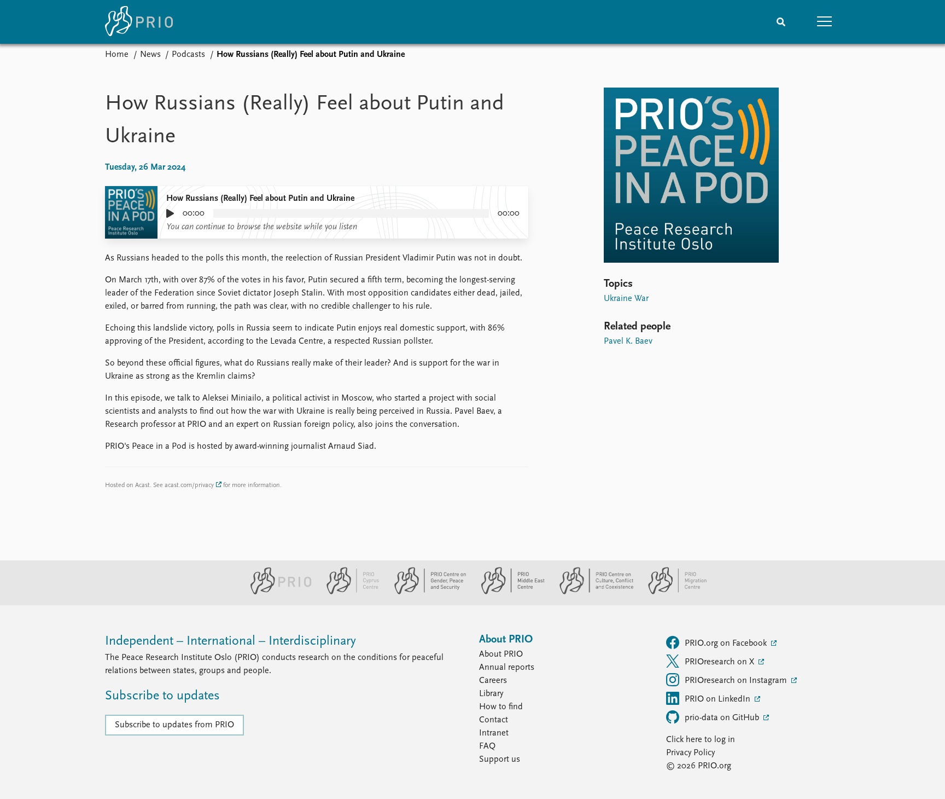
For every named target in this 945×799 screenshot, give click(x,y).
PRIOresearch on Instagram (737, 680)
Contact (493, 720)
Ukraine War (626, 298)
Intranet (494, 733)
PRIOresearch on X (720, 662)
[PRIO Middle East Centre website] (508, 592)
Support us (499, 759)
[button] (825, 22)
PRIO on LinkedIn (718, 699)
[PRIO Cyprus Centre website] (348, 592)
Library (491, 694)
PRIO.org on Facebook (727, 643)
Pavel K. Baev (628, 341)
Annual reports (506, 667)
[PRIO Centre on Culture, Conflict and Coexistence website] (592, 592)
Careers (493, 680)
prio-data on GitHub (723, 718)
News (150, 54)
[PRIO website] (276, 592)
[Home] (139, 21)
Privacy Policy (690, 753)
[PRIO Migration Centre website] (671, 592)
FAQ (487, 746)
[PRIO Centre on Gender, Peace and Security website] (425, 592)
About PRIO (501, 654)
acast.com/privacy (189, 485)
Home (117, 54)
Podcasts (188, 54)
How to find (501, 707)
